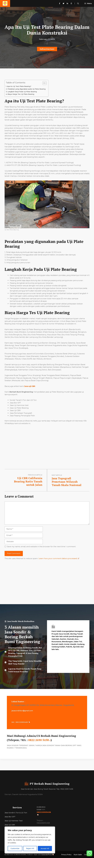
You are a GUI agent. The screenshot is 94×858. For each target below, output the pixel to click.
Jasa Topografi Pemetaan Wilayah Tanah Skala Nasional (66, 481)
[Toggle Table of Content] (43, 83)
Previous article (35, 475)
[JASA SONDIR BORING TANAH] (5, 3)
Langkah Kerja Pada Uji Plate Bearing (22, 91)
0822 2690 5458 (38, 740)
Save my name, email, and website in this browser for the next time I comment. (41, 546)
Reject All (30, 848)
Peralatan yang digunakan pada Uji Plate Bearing (27, 89)
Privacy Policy (66, 854)
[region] (30, 840)
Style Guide (78, 854)
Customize (15, 848)
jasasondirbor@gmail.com (22, 711)
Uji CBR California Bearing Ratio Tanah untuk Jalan (28, 481)
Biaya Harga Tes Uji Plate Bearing (21, 94)
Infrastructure (47, 49)
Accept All (45, 848)
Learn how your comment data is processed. (58, 558)
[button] (78, 3)
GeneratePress (46, 854)
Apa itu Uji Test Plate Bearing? (19, 86)
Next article (57, 475)
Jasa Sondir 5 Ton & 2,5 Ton (16, 813)
